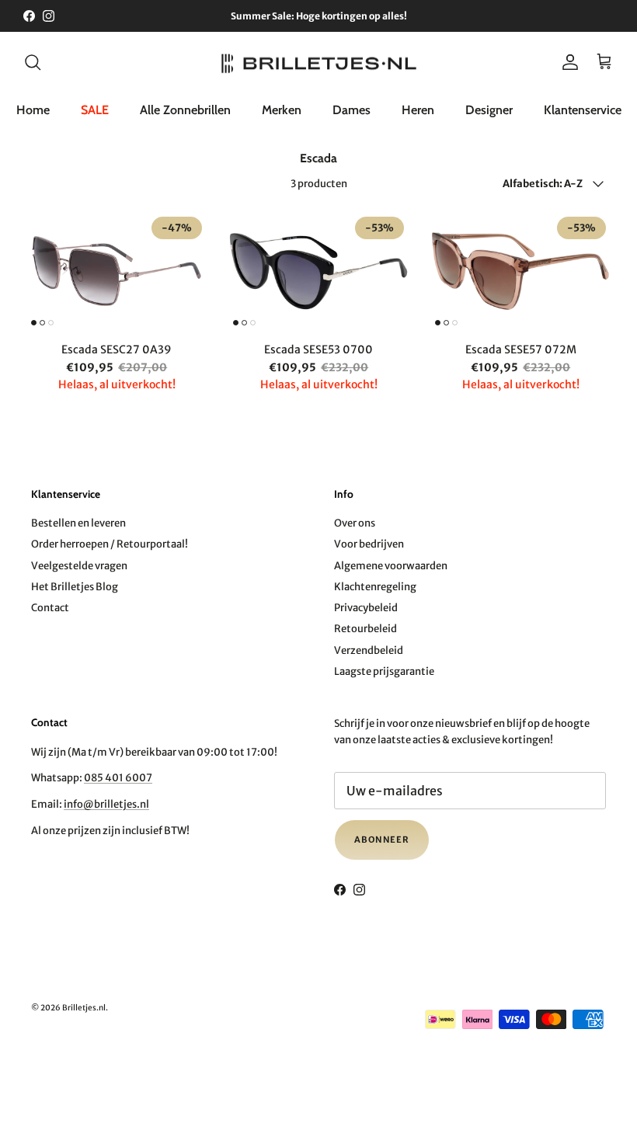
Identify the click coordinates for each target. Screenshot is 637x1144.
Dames (351, 110)
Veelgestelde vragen (79, 565)
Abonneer (381, 839)
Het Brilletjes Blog (74, 586)
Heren (418, 110)
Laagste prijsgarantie (384, 671)
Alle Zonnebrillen (185, 110)
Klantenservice (582, 110)
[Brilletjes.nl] (319, 62)
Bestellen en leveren (78, 523)
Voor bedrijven (369, 544)
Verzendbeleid (368, 650)
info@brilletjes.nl (106, 804)
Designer (489, 110)
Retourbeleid (365, 628)
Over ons (354, 523)
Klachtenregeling (375, 586)
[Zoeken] (32, 62)
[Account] (567, 62)
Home (33, 110)
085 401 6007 (118, 777)
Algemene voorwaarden (390, 565)
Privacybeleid (366, 607)
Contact (50, 607)
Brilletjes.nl (84, 1008)
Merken (281, 110)
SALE (95, 110)
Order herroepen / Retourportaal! (109, 544)
